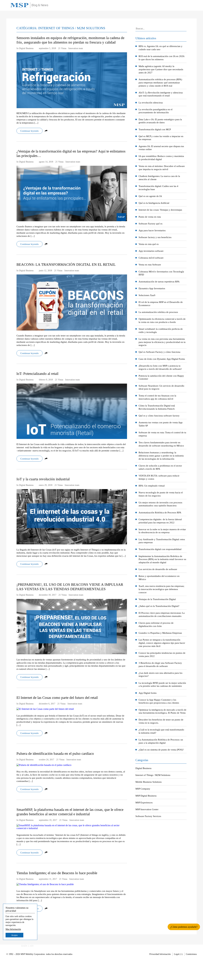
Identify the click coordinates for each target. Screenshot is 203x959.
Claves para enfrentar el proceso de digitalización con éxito (156, 624)
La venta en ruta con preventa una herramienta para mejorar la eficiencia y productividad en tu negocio (162, 342)
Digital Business (143, 768)
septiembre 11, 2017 (48, 879)
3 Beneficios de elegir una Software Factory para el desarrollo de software (160, 664)
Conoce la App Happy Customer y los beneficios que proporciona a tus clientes (159, 701)
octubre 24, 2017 (46, 759)
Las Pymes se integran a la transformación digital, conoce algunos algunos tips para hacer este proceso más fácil (162, 642)
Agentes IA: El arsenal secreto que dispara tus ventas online (161, 148)
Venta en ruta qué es (149, 244)
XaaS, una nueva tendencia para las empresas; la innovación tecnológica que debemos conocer (161, 589)
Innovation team (75, 48)
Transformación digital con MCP (155, 129)
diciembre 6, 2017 (47, 703)
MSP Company (142, 788)
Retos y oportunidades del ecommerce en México (159, 578)
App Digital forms (148, 693)
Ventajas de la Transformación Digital (157, 599)
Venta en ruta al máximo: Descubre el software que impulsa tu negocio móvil (162, 168)
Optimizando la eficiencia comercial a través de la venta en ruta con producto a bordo (162, 320)
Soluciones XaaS (147, 295)
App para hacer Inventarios (152, 230)
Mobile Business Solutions (148, 781)
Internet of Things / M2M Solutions (152, 775)
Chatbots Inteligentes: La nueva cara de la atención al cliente (159, 178)
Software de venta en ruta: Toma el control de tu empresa (162, 434)
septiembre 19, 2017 (48, 820)
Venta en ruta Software (150, 264)
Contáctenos (191, 954)
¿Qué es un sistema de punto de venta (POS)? (161, 749)
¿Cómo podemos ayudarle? (183, 926)
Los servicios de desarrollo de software (158, 569)
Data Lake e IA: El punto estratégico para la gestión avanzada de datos (160, 121)
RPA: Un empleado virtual (152, 485)
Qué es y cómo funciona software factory (159, 415)
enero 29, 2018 (45, 485)
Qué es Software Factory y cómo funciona (159, 352)
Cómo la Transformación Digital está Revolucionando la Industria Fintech (157, 407)
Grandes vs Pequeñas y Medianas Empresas (160, 632)
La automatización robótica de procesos (158, 312)
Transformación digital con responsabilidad (160, 549)
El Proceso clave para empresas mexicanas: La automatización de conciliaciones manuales (162, 614)
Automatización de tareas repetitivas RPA (159, 281)
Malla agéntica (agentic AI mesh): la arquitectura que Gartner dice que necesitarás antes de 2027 (161, 69)
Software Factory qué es (150, 223)
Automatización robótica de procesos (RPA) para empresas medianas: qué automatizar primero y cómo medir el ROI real (160, 82)
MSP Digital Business (146, 795)
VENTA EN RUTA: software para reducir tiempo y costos (159, 477)
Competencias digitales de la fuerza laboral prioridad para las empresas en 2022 (160, 521)
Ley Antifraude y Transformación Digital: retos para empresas (162, 541)
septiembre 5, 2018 (47, 48)
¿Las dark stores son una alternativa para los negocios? (160, 674)
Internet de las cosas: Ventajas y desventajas (160, 209)
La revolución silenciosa (151, 102)
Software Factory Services (148, 816)
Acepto (14, 935)
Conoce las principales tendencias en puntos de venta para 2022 (162, 654)
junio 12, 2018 (45, 270)
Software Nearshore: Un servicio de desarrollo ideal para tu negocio (161, 387)
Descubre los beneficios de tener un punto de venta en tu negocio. (161, 721)
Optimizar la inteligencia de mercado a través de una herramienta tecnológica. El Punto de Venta (162, 711)
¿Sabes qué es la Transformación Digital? (159, 606)
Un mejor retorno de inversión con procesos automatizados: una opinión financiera (160, 504)
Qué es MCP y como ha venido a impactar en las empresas (161, 138)
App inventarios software (151, 251)
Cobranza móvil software (151, 257)
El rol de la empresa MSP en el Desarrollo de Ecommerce (161, 304)
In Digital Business (24, 48)
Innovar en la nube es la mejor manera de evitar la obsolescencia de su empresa (162, 531)
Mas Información (13, 929)
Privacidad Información (160, 954)
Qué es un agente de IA (150, 196)
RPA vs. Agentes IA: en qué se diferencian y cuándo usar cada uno (160, 48)
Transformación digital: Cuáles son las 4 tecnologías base (158, 188)
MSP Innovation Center (146, 809)
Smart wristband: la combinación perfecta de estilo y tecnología (161, 330)
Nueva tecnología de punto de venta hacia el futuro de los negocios (161, 494)
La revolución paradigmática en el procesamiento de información (155, 111)
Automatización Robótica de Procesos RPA (160, 512)
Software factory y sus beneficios (155, 237)
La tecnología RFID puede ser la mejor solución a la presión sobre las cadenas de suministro (162, 684)
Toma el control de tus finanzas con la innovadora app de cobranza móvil (157, 397)
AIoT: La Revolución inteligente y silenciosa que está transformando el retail (161, 94)
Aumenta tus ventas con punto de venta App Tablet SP (161, 424)
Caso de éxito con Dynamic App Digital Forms (162, 359)
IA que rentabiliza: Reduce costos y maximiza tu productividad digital (161, 158)
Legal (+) (178, 954)
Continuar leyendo (29, 130)
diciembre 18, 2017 (47, 595)
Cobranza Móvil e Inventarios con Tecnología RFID (161, 273)
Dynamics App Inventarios (152, 288)
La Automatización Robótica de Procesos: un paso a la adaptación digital (161, 741)
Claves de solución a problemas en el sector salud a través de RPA (160, 467)
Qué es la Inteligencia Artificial (154, 203)
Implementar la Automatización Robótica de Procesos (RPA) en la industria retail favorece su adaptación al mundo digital (162, 559)
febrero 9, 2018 (46, 379)
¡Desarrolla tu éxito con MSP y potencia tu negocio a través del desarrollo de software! (160, 367)
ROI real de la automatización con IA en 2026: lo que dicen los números (162, 58)
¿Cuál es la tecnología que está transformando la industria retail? (161, 731)
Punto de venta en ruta (150, 216)
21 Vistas (62, 48)
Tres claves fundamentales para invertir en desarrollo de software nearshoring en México (161, 444)
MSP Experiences (144, 802)
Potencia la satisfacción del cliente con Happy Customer (161, 377)
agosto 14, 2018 (46, 162)
